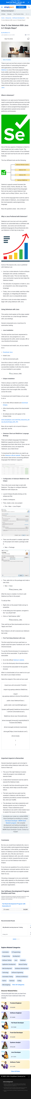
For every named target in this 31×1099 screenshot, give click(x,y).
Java (2, 87)
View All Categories (18, 984)
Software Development (18, 18)
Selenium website (18, 660)
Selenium (4, 70)
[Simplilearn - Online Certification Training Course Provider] (9, 7)
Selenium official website (12, 455)
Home (2, 18)
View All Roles (15, 1071)
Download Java (8, 352)
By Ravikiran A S (5, 32)
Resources (8, 18)
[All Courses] (2, 7)
